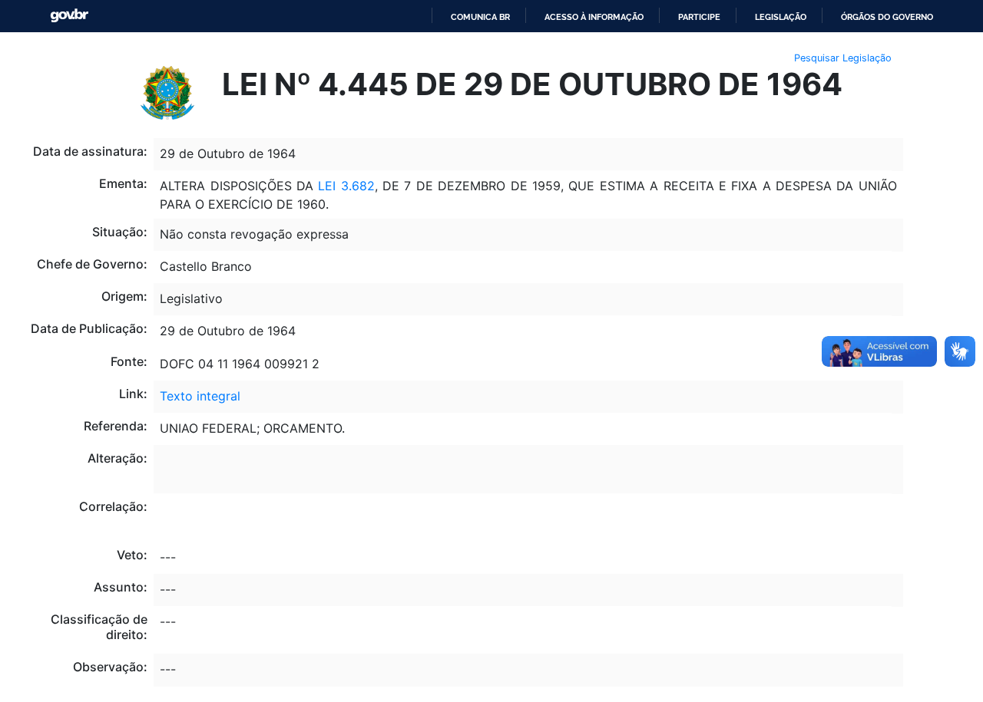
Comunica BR (480, 17)
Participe (699, 17)
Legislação (780, 17)
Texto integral (200, 396)
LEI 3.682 (346, 185)
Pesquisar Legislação (843, 58)
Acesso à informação (594, 17)
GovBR (69, 15)
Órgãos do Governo (887, 17)
